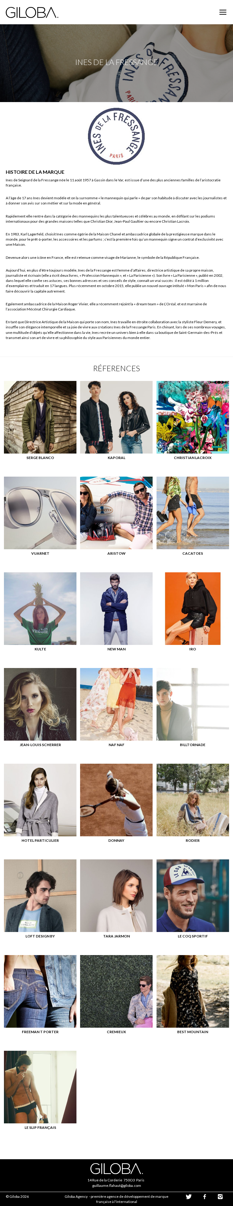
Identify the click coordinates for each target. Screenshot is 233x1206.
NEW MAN (116, 649)
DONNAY (116, 840)
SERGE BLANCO (40, 457)
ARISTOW (116, 553)
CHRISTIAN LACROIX (192, 457)
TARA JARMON (116, 936)
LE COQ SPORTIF (193, 936)
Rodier (193, 840)
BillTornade (192, 744)
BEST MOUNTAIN (192, 1032)
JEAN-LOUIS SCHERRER (40, 744)
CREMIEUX (116, 1032)
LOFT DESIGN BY (40, 936)
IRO (192, 649)
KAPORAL (116, 457)
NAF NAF (116, 744)
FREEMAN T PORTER (40, 1032)
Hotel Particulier (40, 840)
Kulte (40, 649)
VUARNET (40, 553)
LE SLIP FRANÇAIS (40, 1127)
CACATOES (192, 553)
